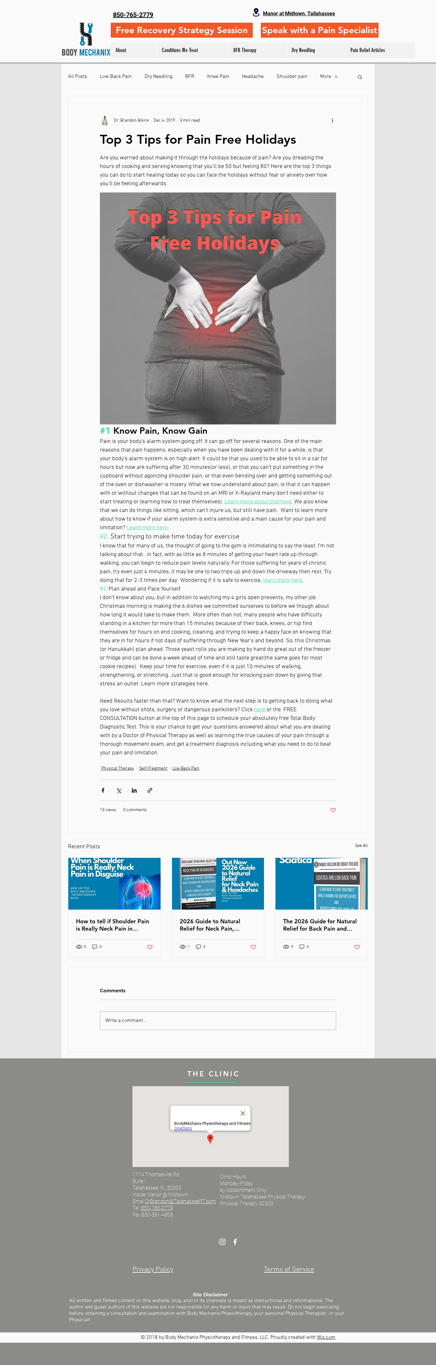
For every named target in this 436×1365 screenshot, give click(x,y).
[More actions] (332, 120)
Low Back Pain (116, 76)
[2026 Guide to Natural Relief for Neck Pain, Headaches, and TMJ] (218, 884)
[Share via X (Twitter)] (119, 790)
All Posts (77, 76)
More (325, 76)
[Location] (256, 12)
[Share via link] (150, 790)
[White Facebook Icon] (235, 1242)
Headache (253, 76)
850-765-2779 (157, 1208)
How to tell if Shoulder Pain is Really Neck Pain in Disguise (112, 925)
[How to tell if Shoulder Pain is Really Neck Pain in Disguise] (114, 884)
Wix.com (326, 1337)
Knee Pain (218, 76)
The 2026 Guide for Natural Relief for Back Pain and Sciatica (320, 925)
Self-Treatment (153, 768)
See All (361, 846)
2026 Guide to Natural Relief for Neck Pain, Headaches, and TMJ (210, 925)
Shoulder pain (291, 76)
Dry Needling (158, 76)
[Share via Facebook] (103, 790)
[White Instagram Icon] (222, 1242)
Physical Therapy (117, 768)
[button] (360, 76)
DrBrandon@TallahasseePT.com (180, 1201)
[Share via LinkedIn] (134, 790)
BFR (189, 76)
